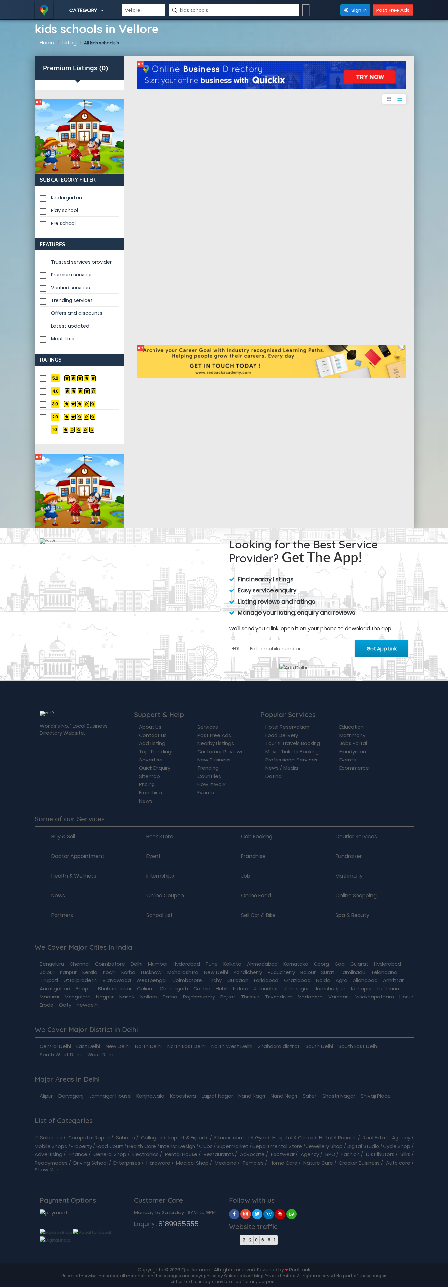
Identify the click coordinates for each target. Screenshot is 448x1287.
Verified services (70, 287)
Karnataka (295, 963)
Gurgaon (237, 980)
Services (207, 726)
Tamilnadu (352, 972)
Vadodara (310, 996)
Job (245, 876)
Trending (208, 767)
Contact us (153, 735)
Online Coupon (165, 895)
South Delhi (319, 1046)
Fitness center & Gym (240, 1137)
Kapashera (183, 1095)
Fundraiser (349, 856)
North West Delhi (231, 1046)
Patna (170, 996)
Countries (209, 776)
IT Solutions (48, 1137)
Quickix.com (195, 1269)
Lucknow (151, 972)
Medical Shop (192, 1162)
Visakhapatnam (374, 996)
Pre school (63, 223)
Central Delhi (55, 1046)
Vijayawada (116, 980)
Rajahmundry (199, 996)
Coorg (321, 963)
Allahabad (365, 980)
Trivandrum (279, 996)
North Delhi (148, 1046)
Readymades (51, 1162)
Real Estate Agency (386, 1137)
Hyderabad (186, 963)
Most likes (62, 338)
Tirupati (49, 980)
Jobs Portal (353, 743)
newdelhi (88, 1004)
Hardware (158, 1162)
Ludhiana (388, 988)
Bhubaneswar (115, 988)
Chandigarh (174, 988)
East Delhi (88, 1046)
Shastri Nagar (338, 1095)
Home (47, 42)
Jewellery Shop (324, 1146)
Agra (341, 980)
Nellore (148, 996)
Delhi (136, 963)
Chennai (80, 963)
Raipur (308, 972)
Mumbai (157, 963)
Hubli (221, 988)
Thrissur (250, 996)
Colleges (151, 1137)
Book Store (159, 836)
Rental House (181, 1154)
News (146, 800)
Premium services (72, 274)
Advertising (48, 1154)
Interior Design (177, 1146)
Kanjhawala (150, 1095)
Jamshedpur (330, 988)
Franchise (150, 792)
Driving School (90, 1162)
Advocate (252, 1154)
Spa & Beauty (352, 915)
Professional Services (291, 759)
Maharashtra (182, 972)
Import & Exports (188, 1137)
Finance (78, 1154)
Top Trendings (156, 751)
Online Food (256, 895)
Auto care (398, 1162)
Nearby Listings (215, 743)
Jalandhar (266, 988)
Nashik (127, 996)
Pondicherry (248, 972)
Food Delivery (281, 735)
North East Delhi (186, 1046)
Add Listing (152, 743)
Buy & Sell (63, 836)
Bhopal (84, 988)
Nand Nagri (251, 1095)
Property (81, 1146)
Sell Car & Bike (258, 915)
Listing (69, 42)
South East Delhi (358, 1046)
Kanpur (68, 972)
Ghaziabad (297, 980)
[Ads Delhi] (80, 136)
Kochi (109, 972)
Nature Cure (318, 1162)
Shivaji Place (376, 1095)
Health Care (141, 1146)
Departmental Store (277, 1146)
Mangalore (78, 996)
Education (351, 726)
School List (159, 915)
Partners (62, 915)
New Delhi (216, 972)
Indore (240, 988)
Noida (323, 980)
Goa (340, 963)
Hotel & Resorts (338, 1137)
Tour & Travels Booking (292, 743)
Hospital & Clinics (292, 1137)
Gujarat (359, 963)
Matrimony (352, 735)
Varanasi (339, 996)
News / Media (281, 767)
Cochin (201, 988)
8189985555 (178, 1224)
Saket (310, 1095)
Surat (327, 972)
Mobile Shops (51, 1146)
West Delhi (100, 1054)
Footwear (283, 1154)
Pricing (147, 784)
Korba (128, 972)
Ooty (65, 1004)
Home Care (283, 1162)
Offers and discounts (76, 313)
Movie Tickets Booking (292, 751)
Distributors (380, 1154)
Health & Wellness (73, 876)
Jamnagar (296, 988)
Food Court (109, 1146)
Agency (310, 1154)
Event (153, 856)
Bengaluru (52, 963)
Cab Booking (256, 836)
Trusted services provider (81, 262)
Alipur (46, 1095)
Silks (405, 1154)
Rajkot (227, 996)
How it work (211, 784)
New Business (214, 759)
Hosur (406, 996)
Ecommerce (354, 767)
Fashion (350, 1154)
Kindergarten (66, 197)
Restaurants (219, 1154)
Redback (299, 1269)
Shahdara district (279, 1046)
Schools (125, 1137)
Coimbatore (110, 963)
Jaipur (47, 972)
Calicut (145, 988)
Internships (160, 876)
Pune (212, 963)
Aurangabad (55, 988)
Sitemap (149, 776)
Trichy (215, 980)
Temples (253, 1162)
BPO (330, 1154)
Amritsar (393, 980)
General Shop (109, 1154)
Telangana (384, 972)
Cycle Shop (396, 1146)
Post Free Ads (393, 10)
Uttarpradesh (80, 980)
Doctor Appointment (77, 856)
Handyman (352, 751)
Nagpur (105, 996)
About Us (150, 726)
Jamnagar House (110, 1095)
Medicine (225, 1162)
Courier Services (356, 836)
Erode (46, 1004)
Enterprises (126, 1162)
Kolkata (232, 963)
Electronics (145, 1154)
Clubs (206, 1146)
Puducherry (281, 972)
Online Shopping (356, 895)
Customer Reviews (220, 751)
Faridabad (266, 980)
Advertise (151, 759)
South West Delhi (61, 1054)
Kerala (89, 972)
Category (83, 10)
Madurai (49, 996)
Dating (273, 776)
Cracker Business (359, 1162)
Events (205, 792)
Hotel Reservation (287, 726)
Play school (64, 210)
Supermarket (232, 1146)
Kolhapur (361, 988)
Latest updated (70, 326)
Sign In (358, 10)
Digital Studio (363, 1146)
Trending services (72, 300)
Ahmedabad (262, 963)
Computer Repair (89, 1137)
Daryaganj (70, 1095)
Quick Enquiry (154, 767)
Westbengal (151, 980)
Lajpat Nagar (217, 1095)
